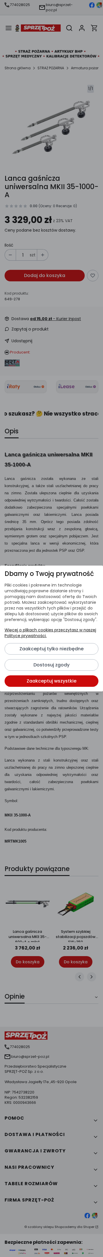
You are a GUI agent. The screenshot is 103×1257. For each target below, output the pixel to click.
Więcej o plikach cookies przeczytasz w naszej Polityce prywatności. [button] (50, 633)
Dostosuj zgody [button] (51, 665)
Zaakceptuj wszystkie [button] (51, 681)
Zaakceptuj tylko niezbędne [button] (51, 648)
